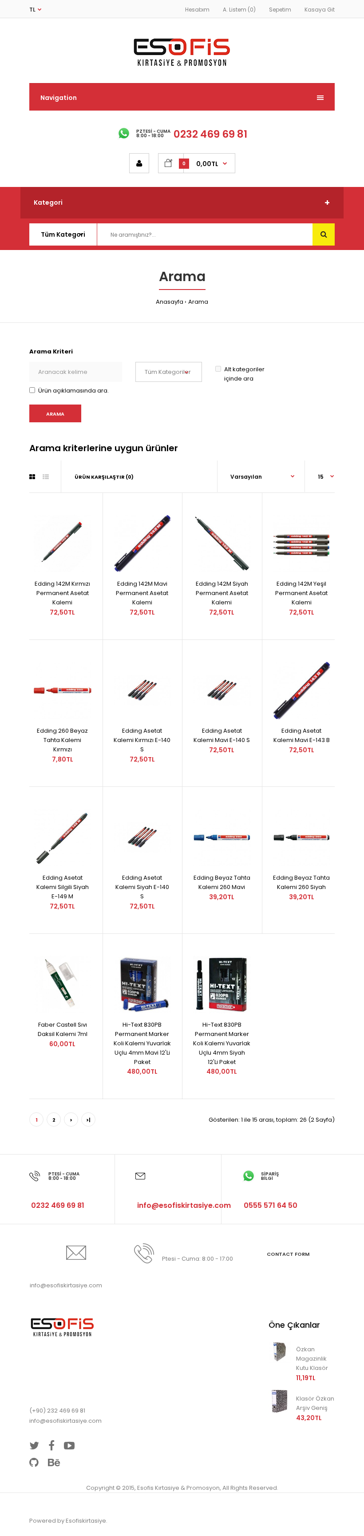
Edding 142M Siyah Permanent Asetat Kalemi (222, 593)
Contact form (288, 1254)
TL (32, 9)
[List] (46, 477)
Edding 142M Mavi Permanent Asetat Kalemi (142, 593)
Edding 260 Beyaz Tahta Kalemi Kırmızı (62, 740)
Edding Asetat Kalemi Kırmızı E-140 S (142, 740)
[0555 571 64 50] (269, 1187)
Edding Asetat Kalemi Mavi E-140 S (222, 735)
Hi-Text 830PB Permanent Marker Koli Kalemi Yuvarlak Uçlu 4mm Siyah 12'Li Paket (221, 1043)
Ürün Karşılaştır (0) (104, 476)
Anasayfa (169, 302)
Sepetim (280, 9)
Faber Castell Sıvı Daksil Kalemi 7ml (62, 1029)
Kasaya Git (320, 9)
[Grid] (32, 477)
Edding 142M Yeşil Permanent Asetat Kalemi (301, 593)
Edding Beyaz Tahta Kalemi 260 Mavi (222, 882)
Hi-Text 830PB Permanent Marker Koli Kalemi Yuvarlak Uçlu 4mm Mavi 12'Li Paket (142, 1043)
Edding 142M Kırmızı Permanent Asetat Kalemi (62, 593)
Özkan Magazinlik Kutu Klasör (312, 1358)
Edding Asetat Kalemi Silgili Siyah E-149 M (62, 887)
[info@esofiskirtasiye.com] (183, 1187)
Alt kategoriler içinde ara (244, 374)
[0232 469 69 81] (56, 1187)
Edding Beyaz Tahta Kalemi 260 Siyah (301, 882)
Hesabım (197, 9)
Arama (198, 302)
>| (88, 1119)
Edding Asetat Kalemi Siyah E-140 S (142, 887)
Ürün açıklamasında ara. (73, 390)
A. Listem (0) (239, 9)
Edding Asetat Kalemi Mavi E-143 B (301, 735)
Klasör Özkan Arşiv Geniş (315, 1403)
